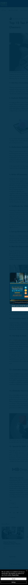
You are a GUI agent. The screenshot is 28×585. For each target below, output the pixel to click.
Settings (14, 582)
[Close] (26, 571)
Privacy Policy (15, 575)
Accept (13, 579)
